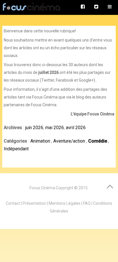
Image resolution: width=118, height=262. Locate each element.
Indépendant (16, 148)
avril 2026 (76, 127)
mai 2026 (54, 127)
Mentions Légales (64, 203)
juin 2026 (34, 127)
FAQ (87, 203)
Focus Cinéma (42, 188)
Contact (13, 203)
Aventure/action (69, 141)
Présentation (34, 203)
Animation (40, 141)
